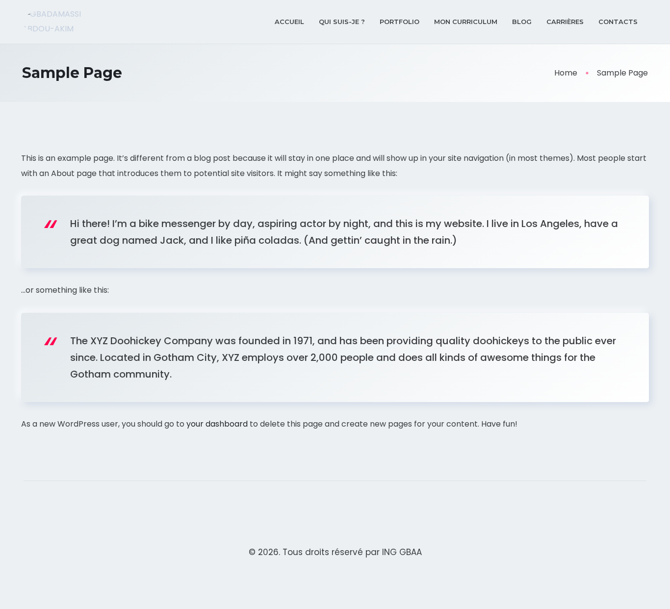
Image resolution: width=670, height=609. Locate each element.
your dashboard (217, 424)
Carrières (565, 21)
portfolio (399, 21)
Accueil (289, 21)
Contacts (618, 21)
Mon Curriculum (465, 21)
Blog (522, 21)
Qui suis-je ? (342, 21)
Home (565, 72)
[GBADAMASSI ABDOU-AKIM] (68, 22)
